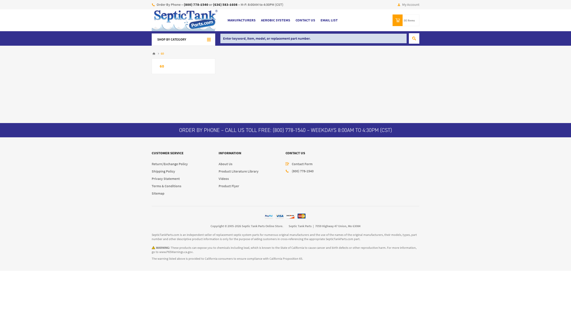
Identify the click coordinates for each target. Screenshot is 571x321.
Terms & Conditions (166, 186)
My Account (410, 4)
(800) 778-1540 (289, 130)
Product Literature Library (239, 171)
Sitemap (158, 193)
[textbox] (313, 38)
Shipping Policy (163, 171)
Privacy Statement (166, 178)
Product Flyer (229, 186)
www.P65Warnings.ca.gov (176, 252)
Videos (224, 178)
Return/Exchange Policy (170, 164)
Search (414, 38)
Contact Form (302, 164)
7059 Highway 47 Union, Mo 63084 (337, 226)
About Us (225, 164)
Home (154, 53)
